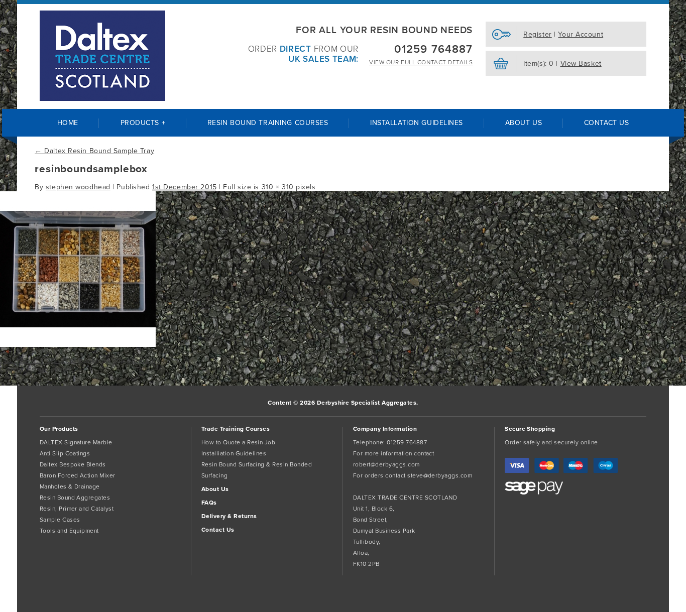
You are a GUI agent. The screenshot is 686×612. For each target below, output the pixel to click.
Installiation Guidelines (234, 453)
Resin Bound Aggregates (75, 497)
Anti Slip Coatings (65, 453)
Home (67, 122)
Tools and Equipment (69, 530)
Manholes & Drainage (70, 486)
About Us (523, 122)
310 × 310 (278, 187)
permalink (143, 360)
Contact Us (606, 122)
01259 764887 (433, 49)
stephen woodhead (78, 187)
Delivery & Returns (229, 516)
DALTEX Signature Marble (76, 442)
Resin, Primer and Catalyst (76, 508)
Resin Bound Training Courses (267, 122)
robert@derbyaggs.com (386, 464)
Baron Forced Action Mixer (78, 475)
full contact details (421, 62)
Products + (143, 122)
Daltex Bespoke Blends (73, 464)
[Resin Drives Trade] (102, 56)
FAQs (209, 502)
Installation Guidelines (416, 122)
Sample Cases (60, 519)
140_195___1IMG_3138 (38, 360)
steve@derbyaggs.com (439, 475)
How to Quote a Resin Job (238, 442)
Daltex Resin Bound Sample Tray (94, 151)
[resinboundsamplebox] (78, 344)
